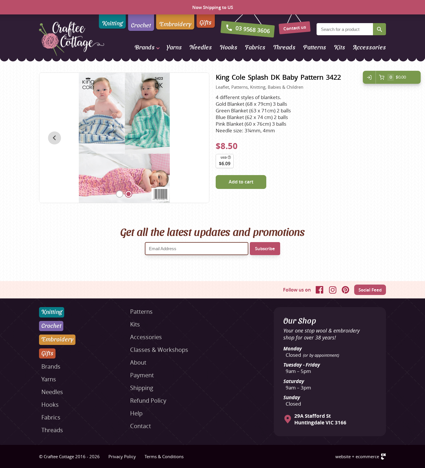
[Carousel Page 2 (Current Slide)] (128, 194)
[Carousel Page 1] (120, 194)
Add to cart (241, 182)
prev (54, 138)
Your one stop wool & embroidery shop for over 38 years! (321, 334)
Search (379, 29)
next (194, 138)
